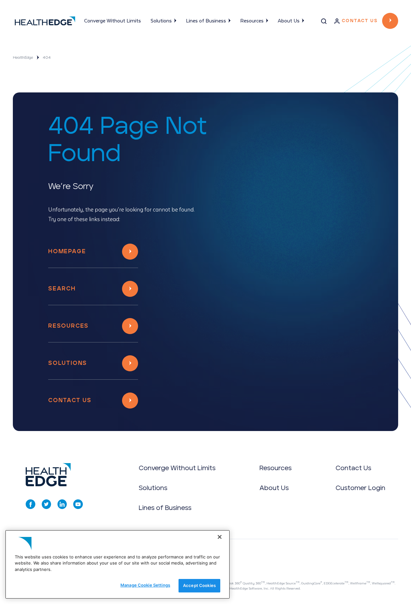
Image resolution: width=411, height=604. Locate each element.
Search (62, 289)
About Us (289, 21)
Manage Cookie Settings (145, 585)
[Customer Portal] (337, 22)
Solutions (161, 21)
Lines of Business (206, 21)
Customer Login (360, 488)
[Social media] (30, 504)
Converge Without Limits (112, 21)
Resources (252, 21)
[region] (117, 564)
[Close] (220, 537)
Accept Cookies (199, 585)
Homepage (67, 252)
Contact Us (359, 21)
